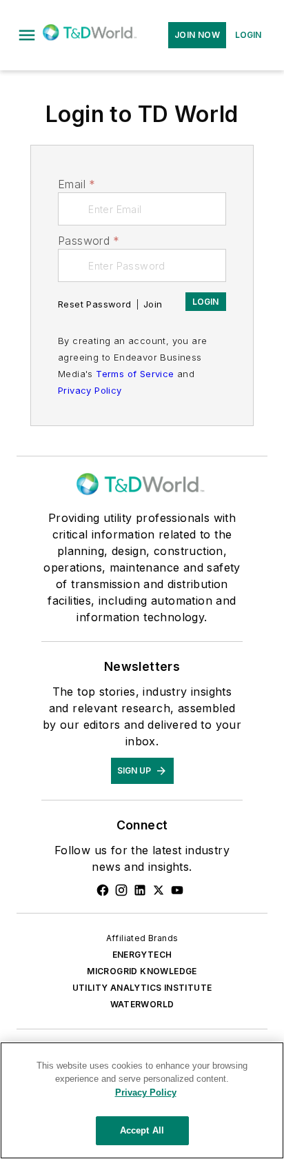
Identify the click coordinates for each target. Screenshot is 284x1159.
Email (76, 184)
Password (89, 241)
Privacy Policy (90, 390)
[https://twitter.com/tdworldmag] (158, 890)
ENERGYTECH (142, 954)
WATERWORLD (142, 1004)
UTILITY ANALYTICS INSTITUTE (142, 987)
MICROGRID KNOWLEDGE (142, 971)
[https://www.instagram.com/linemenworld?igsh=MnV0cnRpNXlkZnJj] (121, 890)
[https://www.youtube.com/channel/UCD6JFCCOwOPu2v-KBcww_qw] (177, 890)
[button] (27, 35)
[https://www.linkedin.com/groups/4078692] (140, 890)
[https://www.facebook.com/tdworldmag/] (103, 890)
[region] (142, 1100)
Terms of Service (135, 373)
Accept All (142, 1130)
